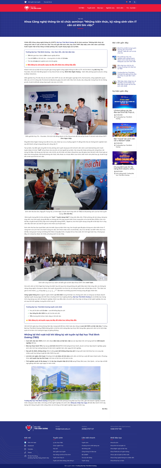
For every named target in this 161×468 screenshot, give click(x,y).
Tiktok (30, 452)
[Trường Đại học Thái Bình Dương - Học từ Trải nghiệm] (32, 8)
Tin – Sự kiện (131, 8)
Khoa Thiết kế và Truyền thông (120, 451)
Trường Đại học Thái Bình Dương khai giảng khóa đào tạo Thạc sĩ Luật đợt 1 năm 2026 (126, 75)
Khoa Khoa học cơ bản (117, 460)
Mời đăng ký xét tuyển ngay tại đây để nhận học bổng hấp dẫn (52, 320)
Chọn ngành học (58, 445)
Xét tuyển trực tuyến (34, 2)
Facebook (31, 445)
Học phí (55, 448)
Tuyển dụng (85, 460)
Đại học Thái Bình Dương (65, 42)
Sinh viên (120, 8)
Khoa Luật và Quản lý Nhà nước (120, 454)
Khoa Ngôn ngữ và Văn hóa (119, 448)
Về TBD (81, 8)
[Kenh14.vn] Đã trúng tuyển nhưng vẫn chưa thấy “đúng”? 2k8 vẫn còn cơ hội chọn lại (126, 50)
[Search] (135, 2)
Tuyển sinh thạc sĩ (58, 457)
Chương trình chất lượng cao (90, 445)
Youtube (30, 449)
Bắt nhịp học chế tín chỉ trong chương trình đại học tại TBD (126, 67)
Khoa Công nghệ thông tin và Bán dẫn (122, 457)
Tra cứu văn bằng (87, 457)
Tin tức (80, 18)
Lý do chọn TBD (58, 442)
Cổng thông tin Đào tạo (89, 451)
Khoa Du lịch (114, 442)
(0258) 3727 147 (88, 429)
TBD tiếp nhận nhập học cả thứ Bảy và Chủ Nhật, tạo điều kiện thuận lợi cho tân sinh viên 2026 (126, 83)
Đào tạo (100, 8)
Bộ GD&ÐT (85, 454)
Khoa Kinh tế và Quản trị (118, 445)
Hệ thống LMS (86, 448)
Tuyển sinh (91, 8)
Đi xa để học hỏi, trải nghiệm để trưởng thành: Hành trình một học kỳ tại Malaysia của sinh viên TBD (126, 59)
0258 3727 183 (116, 429)
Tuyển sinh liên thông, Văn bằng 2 (63, 460)
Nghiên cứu (110, 8)
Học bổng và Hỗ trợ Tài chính (62, 454)
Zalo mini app (32, 442)
